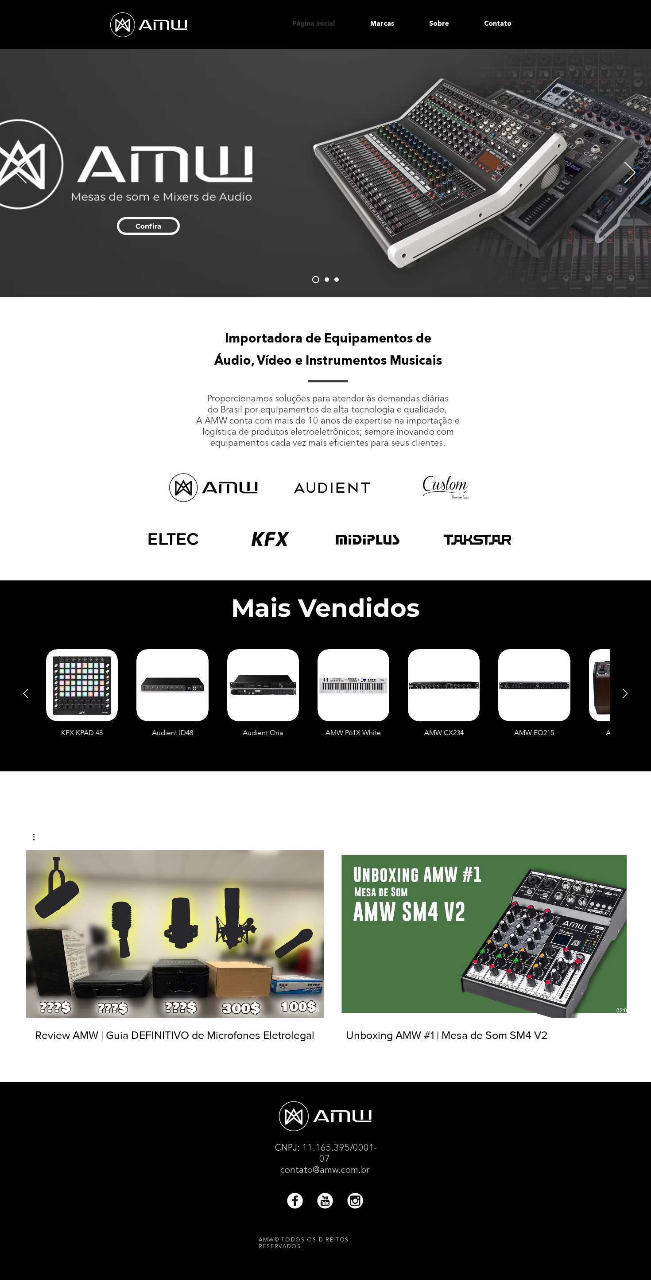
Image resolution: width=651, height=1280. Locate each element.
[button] (393, 24)
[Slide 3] (315, 279)
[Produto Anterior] (26, 693)
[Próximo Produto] (625, 693)
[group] (325, 693)
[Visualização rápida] (82, 685)
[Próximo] (630, 173)
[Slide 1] (336, 279)
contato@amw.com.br (324, 1170)
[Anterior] (21, 173)
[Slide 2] (327, 279)
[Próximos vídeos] (639, 932)
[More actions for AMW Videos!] (38, 837)
